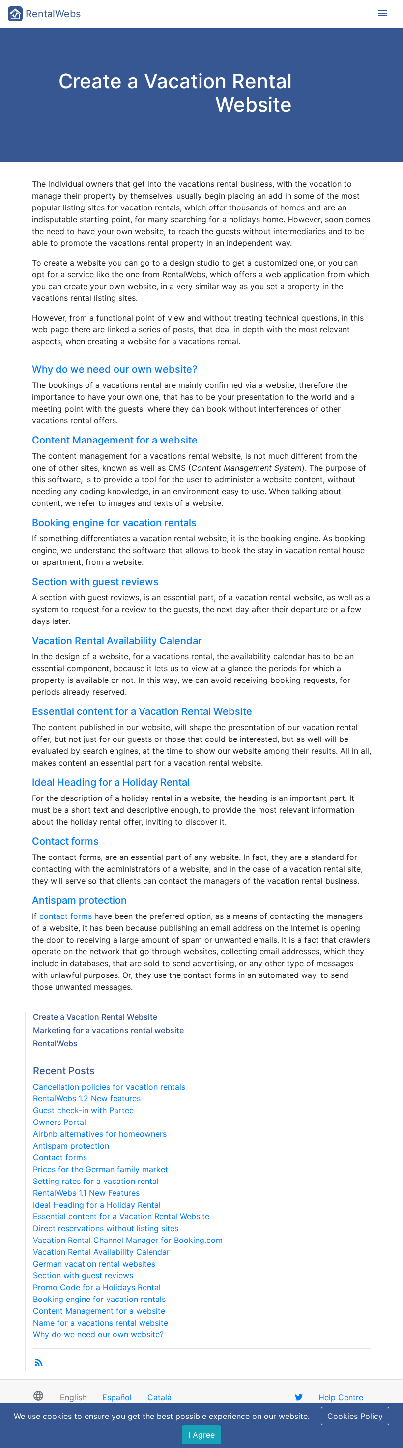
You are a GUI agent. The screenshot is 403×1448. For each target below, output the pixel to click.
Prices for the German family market (100, 1169)
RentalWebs (52, 14)
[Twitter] (299, 1397)
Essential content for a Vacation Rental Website (142, 711)
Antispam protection (79, 900)
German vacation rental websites (94, 1264)
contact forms (65, 916)
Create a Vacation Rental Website (95, 1017)
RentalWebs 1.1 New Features (86, 1193)
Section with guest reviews (95, 582)
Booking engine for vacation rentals (114, 523)
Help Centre (340, 1397)
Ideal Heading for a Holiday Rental (111, 782)
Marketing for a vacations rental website (108, 1030)
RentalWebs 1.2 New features (87, 1098)
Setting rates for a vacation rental (96, 1181)
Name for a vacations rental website (100, 1323)
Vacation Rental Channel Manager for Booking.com (128, 1240)
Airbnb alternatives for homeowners (100, 1134)
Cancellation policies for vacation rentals (109, 1087)
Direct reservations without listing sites (105, 1228)
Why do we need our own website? (115, 369)
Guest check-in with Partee (83, 1110)
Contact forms (65, 841)
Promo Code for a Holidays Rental (97, 1287)
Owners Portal (59, 1122)
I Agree (201, 1435)
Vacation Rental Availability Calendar (117, 641)
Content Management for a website (115, 440)
